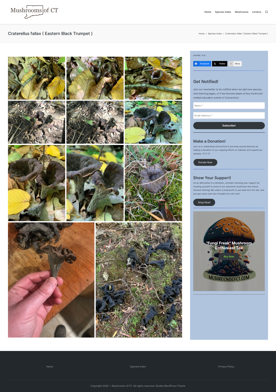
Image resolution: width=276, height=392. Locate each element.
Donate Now (205, 162)
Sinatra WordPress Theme (170, 385)
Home (49, 366)
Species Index (138, 366)
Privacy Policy (226, 366)
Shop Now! (204, 202)
